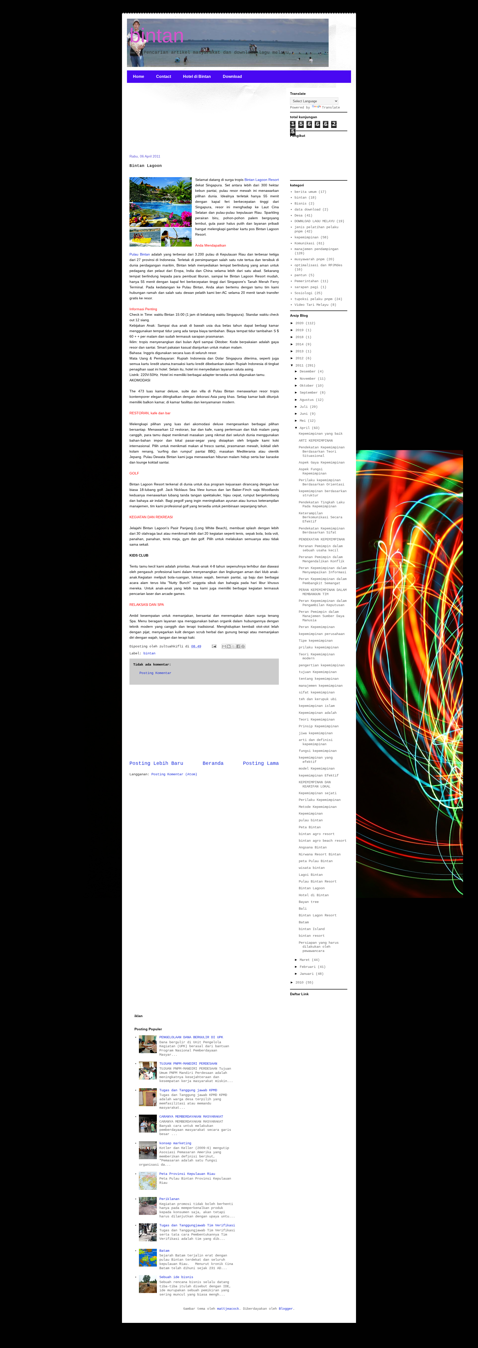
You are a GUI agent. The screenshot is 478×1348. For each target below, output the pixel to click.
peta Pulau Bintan (316, 861)
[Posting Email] (214, 646)
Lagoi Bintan (311, 875)
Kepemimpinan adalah (318, 713)
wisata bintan (312, 868)
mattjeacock (228, 1309)
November (309, 379)
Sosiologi (303, 293)
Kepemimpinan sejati (318, 793)
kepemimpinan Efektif (319, 776)
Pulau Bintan (139, 254)
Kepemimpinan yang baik (321, 434)
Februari (309, 967)
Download (232, 76)
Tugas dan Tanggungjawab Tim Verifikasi (197, 1225)
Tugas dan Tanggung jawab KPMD (188, 1090)
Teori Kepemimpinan (317, 720)
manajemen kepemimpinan (321, 686)
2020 (300, 323)
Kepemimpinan (311, 814)
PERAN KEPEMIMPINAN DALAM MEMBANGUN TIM (323, 592)
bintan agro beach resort (323, 841)
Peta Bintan (310, 827)
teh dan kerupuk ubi (318, 699)
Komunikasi (304, 243)
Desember (309, 371)
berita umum (305, 192)
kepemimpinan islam (317, 706)
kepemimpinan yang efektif (316, 760)
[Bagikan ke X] (233, 646)
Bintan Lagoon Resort (261, 180)
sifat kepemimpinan (317, 692)
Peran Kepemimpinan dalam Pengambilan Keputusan (323, 603)
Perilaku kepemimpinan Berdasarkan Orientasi (321, 482)
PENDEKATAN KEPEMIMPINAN (322, 539)
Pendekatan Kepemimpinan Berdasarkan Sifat (322, 530)
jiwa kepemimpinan (316, 733)
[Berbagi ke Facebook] (238, 646)
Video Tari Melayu (311, 305)
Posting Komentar (155, 673)
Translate (331, 107)
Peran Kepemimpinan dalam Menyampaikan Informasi (323, 570)
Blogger (286, 1309)
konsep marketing (175, 1143)
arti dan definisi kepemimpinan (316, 742)
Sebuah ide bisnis (176, 1277)
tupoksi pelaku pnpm (313, 299)
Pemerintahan (306, 281)
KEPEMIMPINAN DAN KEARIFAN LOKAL (315, 784)
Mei (304, 421)
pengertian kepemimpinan (322, 665)
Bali (303, 909)
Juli (305, 407)
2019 (300, 330)
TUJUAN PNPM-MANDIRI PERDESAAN (188, 1064)
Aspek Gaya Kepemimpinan (322, 463)
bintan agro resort (317, 834)
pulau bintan (311, 820)
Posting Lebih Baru (156, 763)
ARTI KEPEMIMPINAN (316, 441)
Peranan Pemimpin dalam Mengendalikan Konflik (321, 559)
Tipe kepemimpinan (316, 641)
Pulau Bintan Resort (318, 881)
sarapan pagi (306, 287)
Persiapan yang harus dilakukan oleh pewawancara (319, 947)
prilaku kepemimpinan (319, 647)
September (310, 393)
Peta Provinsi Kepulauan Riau (187, 1174)
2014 (300, 344)
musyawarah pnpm (309, 259)
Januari (308, 974)
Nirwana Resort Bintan (320, 854)
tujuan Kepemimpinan (318, 672)
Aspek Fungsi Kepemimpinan (312, 471)
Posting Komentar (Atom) (174, 774)
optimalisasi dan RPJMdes (318, 265)
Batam (304, 922)
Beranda (213, 763)
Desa (298, 215)
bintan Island (312, 929)
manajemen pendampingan (316, 249)
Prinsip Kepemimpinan (319, 726)
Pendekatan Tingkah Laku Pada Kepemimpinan (322, 504)
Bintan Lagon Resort (318, 915)
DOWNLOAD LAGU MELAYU (314, 221)
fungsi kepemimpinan (318, 751)
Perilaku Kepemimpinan (320, 800)
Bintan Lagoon (312, 888)
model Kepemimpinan (317, 769)
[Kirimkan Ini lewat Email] (224, 646)
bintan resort (312, 936)
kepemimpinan (306, 237)
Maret (306, 960)
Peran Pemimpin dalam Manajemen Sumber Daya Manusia (321, 616)
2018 (300, 337)
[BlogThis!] (228, 646)
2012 (300, 358)
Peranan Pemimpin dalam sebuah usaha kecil (321, 548)
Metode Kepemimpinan (318, 807)
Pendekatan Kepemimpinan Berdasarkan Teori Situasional (322, 451)
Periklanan (169, 1199)
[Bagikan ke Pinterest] (242, 646)
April (306, 428)
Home (138, 76)
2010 (300, 983)
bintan (156, 35)
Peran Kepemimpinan (317, 627)
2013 (300, 351)
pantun (300, 275)
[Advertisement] (166, 121)
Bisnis (300, 204)
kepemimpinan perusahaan (322, 634)
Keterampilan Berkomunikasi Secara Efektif (320, 517)
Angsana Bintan (313, 847)
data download (307, 209)
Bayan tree (309, 902)
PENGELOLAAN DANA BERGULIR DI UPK (191, 1037)
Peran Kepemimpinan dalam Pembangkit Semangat (323, 581)
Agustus (308, 400)
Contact (163, 76)
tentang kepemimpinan (319, 679)
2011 (300, 365)
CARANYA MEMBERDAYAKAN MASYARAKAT (191, 1117)
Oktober (308, 386)
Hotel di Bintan (197, 76)
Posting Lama (261, 763)
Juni (305, 414)
